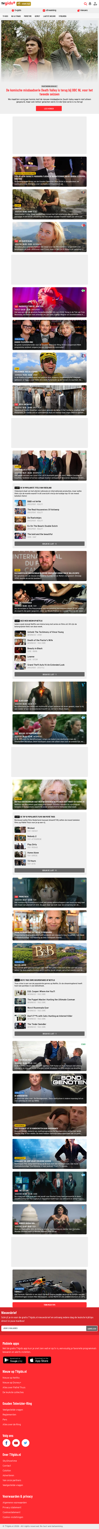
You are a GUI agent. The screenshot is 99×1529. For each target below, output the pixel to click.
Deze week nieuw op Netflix (31, 621)
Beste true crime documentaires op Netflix (37, 980)
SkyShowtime (10, 1461)
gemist (37, 16)
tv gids (5, 16)
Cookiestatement (11, 1512)
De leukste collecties (13, 1392)
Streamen (62, 16)
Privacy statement (12, 1507)
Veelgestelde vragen (13, 1409)
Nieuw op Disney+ (12, 1382)
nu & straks (16, 16)
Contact (7, 1465)
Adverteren (8, 1475)
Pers (5, 1419)
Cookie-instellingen (13, 1517)
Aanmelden (92, 1328)
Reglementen (9, 1414)
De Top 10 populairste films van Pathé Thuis (37, 817)
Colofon (7, 1470)
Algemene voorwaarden (15, 1502)
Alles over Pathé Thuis (14, 1387)
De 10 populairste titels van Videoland (36, 488)
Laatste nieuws (49, 16)
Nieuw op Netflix (11, 1377)
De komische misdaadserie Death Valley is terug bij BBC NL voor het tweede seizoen (49, 92)
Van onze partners (12, 1480)
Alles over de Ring (12, 1424)
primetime (28, 16)
